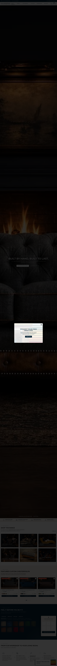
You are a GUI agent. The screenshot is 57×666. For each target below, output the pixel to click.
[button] (41, 324)
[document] (28, 333)
